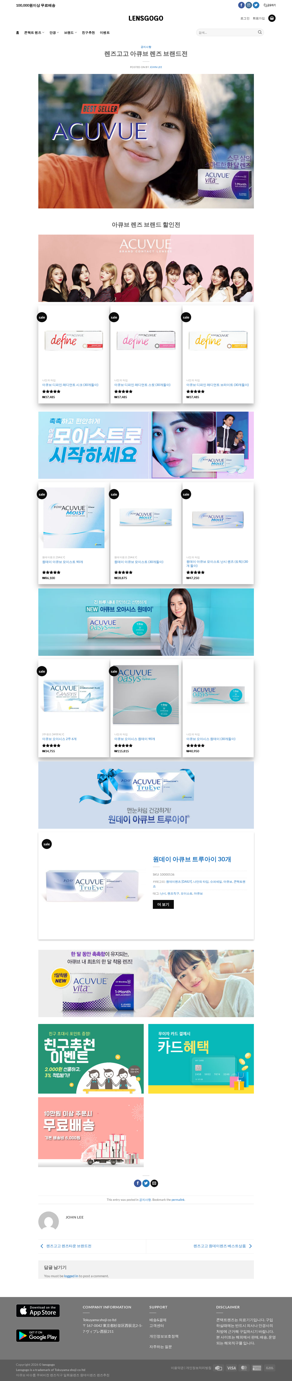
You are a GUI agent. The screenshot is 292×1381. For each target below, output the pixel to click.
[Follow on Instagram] (248, 5)
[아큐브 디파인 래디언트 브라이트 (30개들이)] (218, 340)
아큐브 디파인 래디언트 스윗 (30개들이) (142, 385)
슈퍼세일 (216, 881)
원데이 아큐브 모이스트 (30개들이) (138, 562)
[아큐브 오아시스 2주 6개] (74, 694)
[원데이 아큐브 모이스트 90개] (74, 517)
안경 (53, 32)
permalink (178, 1199)
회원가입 (259, 18)
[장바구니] (272, 18)
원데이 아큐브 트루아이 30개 (192, 859)
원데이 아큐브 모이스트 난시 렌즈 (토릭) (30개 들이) (217, 564)
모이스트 (187, 893)
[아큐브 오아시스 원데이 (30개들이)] (218, 694)
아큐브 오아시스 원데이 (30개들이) (210, 739)
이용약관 (177, 1368)
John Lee (156, 67)
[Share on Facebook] (137, 1183)
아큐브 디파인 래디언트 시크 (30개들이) (70, 385)
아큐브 (227, 881)
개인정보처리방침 (198, 1368)
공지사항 (146, 46)
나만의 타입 (201, 881)
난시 (163, 893)
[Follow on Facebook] (241, 5)
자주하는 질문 (160, 1346)
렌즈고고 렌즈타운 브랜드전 (68, 1246)
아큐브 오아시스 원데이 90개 (134, 739)
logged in (71, 1276)
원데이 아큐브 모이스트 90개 (62, 562)
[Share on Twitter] (146, 1183)
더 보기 (163, 904)
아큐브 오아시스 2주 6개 (59, 739)
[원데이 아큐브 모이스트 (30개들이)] (146, 517)
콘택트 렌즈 (32, 32)
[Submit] (260, 32)
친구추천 (88, 32)
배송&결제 (158, 1320)
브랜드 (69, 32)
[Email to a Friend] (154, 1183)
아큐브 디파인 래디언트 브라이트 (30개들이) (217, 385)
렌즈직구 (173, 893)
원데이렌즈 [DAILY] (179, 881)
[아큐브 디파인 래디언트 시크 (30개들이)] (74, 340)
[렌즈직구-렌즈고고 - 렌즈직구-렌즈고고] (146, 18)
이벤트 (105, 32)
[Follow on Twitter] (256, 5)
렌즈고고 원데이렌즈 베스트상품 (220, 1246)
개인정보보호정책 (164, 1336)
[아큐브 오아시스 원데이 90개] (146, 694)
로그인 (245, 18)
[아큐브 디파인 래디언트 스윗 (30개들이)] (146, 340)
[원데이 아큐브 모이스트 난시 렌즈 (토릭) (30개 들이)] (218, 517)
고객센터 (156, 1325)
